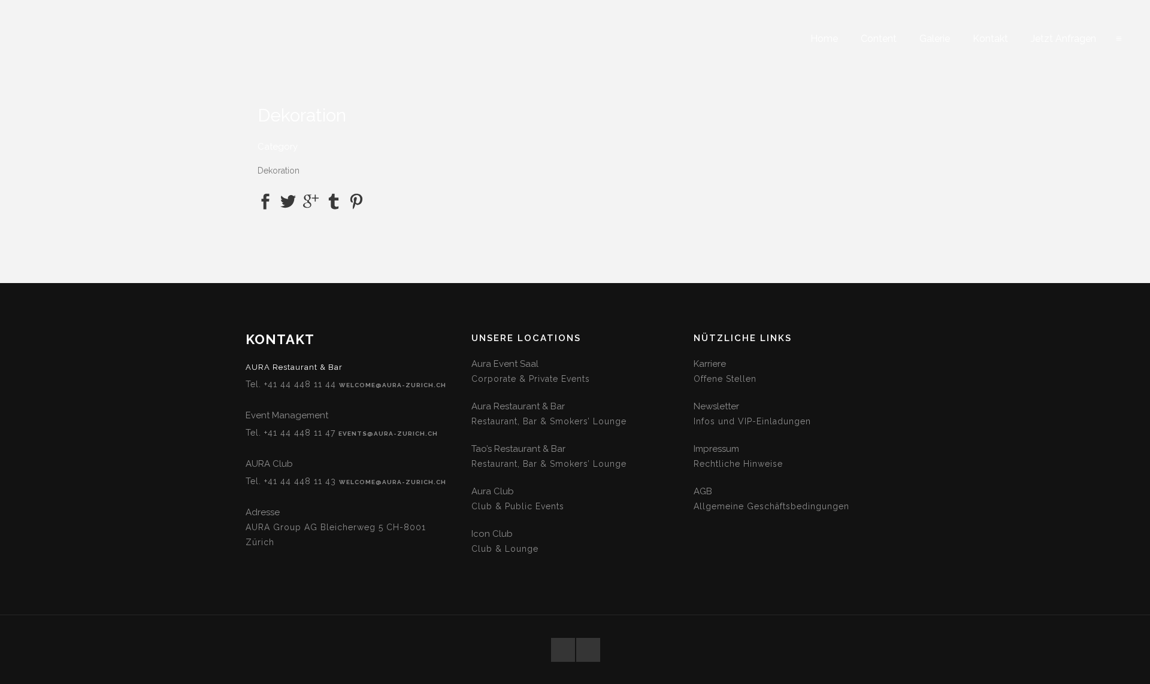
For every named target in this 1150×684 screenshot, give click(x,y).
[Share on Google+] (311, 201)
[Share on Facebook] (265, 201)
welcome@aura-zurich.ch (392, 385)
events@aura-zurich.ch (388, 433)
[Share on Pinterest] (356, 201)
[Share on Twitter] (288, 201)
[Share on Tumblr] (333, 201)
